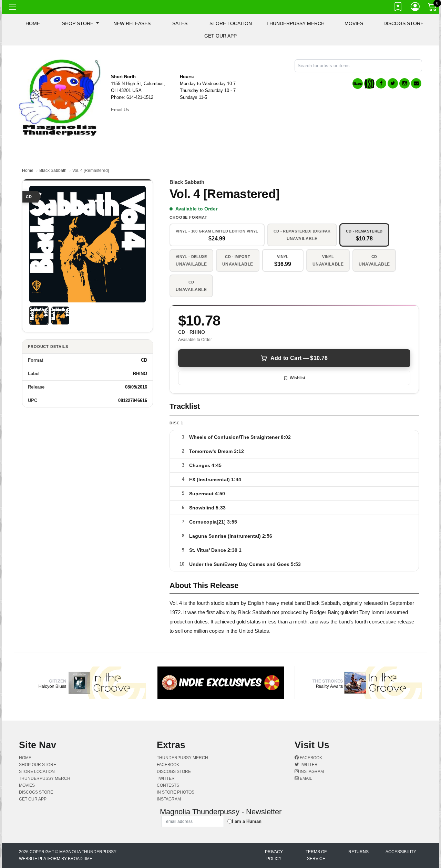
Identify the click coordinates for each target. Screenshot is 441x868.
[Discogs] (357, 84)
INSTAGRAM (169, 799)
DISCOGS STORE (403, 23)
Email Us (120, 109)
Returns (358, 851)
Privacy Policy (274, 855)
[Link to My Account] (415, 8)
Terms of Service (316, 855)
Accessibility (401, 851)
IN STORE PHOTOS (175, 792)
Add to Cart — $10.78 (299, 358)
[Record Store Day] (369, 84)
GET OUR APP (220, 36)
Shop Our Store (37, 764)
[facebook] (381, 83)
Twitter (308, 764)
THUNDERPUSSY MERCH (295, 23)
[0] (432, 8)
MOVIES (354, 23)
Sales (179, 23)
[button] (80, 23)
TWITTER (166, 778)
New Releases (132, 23)
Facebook (310, 757)
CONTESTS (168, 785)
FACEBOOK (168, 764)
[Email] (416, 83)
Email (305, 778)
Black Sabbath (52, 170)
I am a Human (246, 821)
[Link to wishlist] (398, 8)
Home (27, 170)
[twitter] (393, 83)
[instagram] (404, 83)
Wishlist (297, 377)
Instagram (311, 771)
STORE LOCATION (230, 23)
